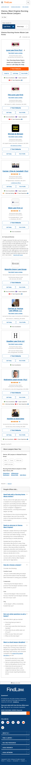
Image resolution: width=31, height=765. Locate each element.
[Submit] (28, 713)
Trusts (11, 460)
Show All (3, 483)
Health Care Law (8, 464)
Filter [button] (4, 17)
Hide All (10, 483)
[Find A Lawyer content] (28, 738)
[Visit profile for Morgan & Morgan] (15, 128)
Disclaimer (16, 761)
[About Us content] (28, 733)
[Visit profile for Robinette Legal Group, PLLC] (15, 374)
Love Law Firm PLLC (14, 50)
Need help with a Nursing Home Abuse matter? (14, 495)
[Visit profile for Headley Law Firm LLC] (15, 335)
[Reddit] (23, 722)
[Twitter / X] (13, 722)
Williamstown (14, 473)
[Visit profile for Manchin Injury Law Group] (15, 263)
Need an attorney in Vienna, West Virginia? (13, 526)
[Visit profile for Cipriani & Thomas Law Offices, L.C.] (15, 303)
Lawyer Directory (5, 6)
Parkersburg (6, 473)
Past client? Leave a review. (15, 53)
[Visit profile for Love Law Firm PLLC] (15, 44)
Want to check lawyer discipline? (14, 642)
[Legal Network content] (28, 752)
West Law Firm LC (15, 208)
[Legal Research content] (28, 747)
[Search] (28, 2)
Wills (5, 460)
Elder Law (18, 460)
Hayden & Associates (15, 418)
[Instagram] (18, 722)
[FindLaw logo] (9, 2)
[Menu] (2, 2)
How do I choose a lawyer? (12, 565)
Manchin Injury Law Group (15, 269)
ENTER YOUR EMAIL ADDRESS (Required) (11, 710)
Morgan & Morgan (15, 134)
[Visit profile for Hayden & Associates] (15, 413)
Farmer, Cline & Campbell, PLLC (15, 171)
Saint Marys (23, 475)
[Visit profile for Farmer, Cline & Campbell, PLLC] (15, 165)
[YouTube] (7, 722)
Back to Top (16, 683)
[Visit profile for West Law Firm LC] (15, 202)
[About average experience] (21, 80)
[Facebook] (2, 722)
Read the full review (18, 255)
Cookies (23, 761)
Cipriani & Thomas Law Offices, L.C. (15, 309)
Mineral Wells (14, 475)
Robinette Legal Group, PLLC (15, 379)
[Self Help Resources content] (28, 742)
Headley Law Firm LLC (15, 341)
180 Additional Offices (15, 145)
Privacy (9, 761)
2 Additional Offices (16, 183)
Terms (3, 761)
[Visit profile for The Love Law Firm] (15, 89)
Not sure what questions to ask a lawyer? (14, 615)
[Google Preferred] (2, 727)
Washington (6, 475)
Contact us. (16, 702)
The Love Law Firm (15, 95)
